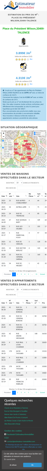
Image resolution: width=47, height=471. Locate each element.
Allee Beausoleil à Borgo (12, 424)
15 (36, 274)
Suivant (42, 274)
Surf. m (39, 195)
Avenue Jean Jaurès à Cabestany (15, 414)
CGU (6, 438)
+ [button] (3, 133)
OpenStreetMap (41, 166)
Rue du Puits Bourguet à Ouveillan (15, 411)
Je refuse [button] (13, 465)
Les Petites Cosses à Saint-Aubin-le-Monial (18, 421)
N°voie (10, 195)
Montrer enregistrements (22, 183)
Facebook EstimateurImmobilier (20, 434)
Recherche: (11, 188)
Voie (17, 196)
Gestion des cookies (13, 431)
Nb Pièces (31, 195)
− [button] (3, 136)
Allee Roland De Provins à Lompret (16, 417)
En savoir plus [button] (9, 459)
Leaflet (33, 166)
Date (3, 196)
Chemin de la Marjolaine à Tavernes (16, 408)
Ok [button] (32, 465)
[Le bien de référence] (24, 149)
